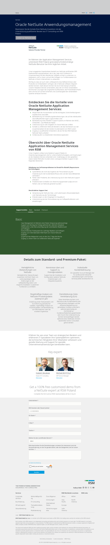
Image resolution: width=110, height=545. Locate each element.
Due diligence (50, 496)
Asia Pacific (64, 501)
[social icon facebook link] (86, 488)
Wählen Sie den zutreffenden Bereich (40, 438)
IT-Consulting (35, 502)
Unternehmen (33, 400)
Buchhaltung (20, 502)
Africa (63, 496)
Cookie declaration (58, 539)
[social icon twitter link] (91, 488)
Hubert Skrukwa (43, 373)
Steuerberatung (21, 508)
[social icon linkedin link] (83, 488)
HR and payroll (20, 505)
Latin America (64, 509)
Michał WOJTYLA (63, 373)
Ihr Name (31, 415)
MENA (73, 496)
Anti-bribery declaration (46, 539)
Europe (64, 505)
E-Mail (31, 423)
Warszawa (39, 378)
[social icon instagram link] (88, 488)
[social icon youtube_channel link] (93, 488)
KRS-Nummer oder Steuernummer (39, 408)
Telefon (31, 430)
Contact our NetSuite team (25, 38)
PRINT (83, 12)
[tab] (30, 210)
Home (17, 13)
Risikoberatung (36, 510)
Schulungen (50, 500)
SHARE (90, 12)
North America (74, 501)
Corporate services (19, 497)
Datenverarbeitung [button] (35, 463)
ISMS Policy (67, 539)
